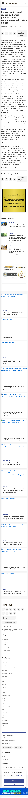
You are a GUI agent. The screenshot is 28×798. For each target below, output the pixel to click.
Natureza (4, 698)
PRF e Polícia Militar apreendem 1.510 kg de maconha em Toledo (14, 568)
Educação (4, 676)
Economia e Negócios (8, 673)
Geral (3, 8)
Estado (4, 684)
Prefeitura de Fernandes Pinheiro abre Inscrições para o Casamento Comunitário (14, 464)
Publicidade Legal (7, 712)
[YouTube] (18, 609)
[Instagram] (7, 609)
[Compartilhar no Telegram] (10, 33)
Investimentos (6, 695)
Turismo (4, 726)
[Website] (14, 613)
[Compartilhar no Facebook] (2, 33)
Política (4, 709)
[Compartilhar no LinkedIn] (14, 33)
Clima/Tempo (5, 647)
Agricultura (5, 639)
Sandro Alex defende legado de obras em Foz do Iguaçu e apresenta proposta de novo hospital (17, 250)
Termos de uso (6, 743)
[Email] (10, 613)
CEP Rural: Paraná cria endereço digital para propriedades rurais (12, 543)
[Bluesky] (14, 609)
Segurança (5, 720)
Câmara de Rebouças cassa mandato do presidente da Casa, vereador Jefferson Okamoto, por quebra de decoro (18, 238)
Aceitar (14, 780)
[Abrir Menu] (3, 3)
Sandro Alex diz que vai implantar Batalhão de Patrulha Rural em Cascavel (13, 413)
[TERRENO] (14, 212)
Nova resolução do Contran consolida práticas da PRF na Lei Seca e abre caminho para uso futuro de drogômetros (14, 491)
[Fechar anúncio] (26, 788)
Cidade (4, 644)
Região (4, 715)
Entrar (3, 756)
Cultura (4, 665)
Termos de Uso (14, 777)
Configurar (14, 784)
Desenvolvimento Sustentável (10, 668)
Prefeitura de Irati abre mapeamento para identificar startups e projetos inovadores (13, 518)
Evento (4, 687)
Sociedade (5, 723)
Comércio (4, 653)
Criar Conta (5, 759)
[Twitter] (10, 609)
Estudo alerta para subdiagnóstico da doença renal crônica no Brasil (14, 592)
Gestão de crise (7, 337)
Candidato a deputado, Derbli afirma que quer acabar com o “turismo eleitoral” (13, 387)
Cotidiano (4, 662)
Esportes (4, 681)
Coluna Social (6, 650)
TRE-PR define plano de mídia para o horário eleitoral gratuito (13, 313)
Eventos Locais (6, 690)
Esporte (4, 679)
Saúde (3, 717)
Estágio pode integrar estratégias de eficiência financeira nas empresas (13, 439)
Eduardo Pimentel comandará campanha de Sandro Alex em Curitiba (11, 361)
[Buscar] (25, 3)
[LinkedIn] (22, 609)
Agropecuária (5, 642)
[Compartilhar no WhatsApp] (6, 33)
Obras (3, 703)
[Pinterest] (7, 613)
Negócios (4, 701)
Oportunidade (6, 706)
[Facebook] (3, 609)
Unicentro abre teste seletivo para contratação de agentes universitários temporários (17, 226)
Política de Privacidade (8, 740)
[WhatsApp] (3, 613)
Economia (4, 670)
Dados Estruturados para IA (10, 735)
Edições (4, 738)
